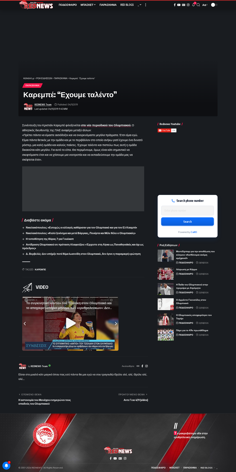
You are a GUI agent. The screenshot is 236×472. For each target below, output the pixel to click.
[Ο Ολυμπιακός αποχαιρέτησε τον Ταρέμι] (166, 319)
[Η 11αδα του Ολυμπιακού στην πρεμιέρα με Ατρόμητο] (166, 289)
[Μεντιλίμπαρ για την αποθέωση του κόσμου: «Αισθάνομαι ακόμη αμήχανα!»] (166, 256)
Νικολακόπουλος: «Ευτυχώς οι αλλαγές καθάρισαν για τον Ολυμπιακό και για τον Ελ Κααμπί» (81, 227)
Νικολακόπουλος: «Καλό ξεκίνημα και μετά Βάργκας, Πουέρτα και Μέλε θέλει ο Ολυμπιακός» (80, 233)
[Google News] (183, 4)
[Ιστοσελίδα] (138, 366)
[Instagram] (188, 4)
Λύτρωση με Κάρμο (186, 269)
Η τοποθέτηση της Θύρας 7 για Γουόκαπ (50, 238)
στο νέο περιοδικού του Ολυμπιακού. (106, 125)
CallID (194, 232)
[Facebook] (174, 4)
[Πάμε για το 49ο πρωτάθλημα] (166, 335)
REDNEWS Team (43, 104)
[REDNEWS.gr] (36, 5)
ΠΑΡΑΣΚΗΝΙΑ (32, 85)
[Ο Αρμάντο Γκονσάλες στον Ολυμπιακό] (166, 304)
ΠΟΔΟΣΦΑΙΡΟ (186, 262)
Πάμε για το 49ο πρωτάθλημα (192, 330)
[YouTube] (178, 4)
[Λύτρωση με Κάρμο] (166, 274)
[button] (145, 5)
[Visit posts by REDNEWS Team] (28, 107)
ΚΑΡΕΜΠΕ (40, 269)
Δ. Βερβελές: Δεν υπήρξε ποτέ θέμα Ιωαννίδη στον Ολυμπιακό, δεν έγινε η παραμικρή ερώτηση (83, 253)
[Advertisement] (83, 188)
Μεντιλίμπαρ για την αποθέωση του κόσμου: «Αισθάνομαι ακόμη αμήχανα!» (195, 254)
